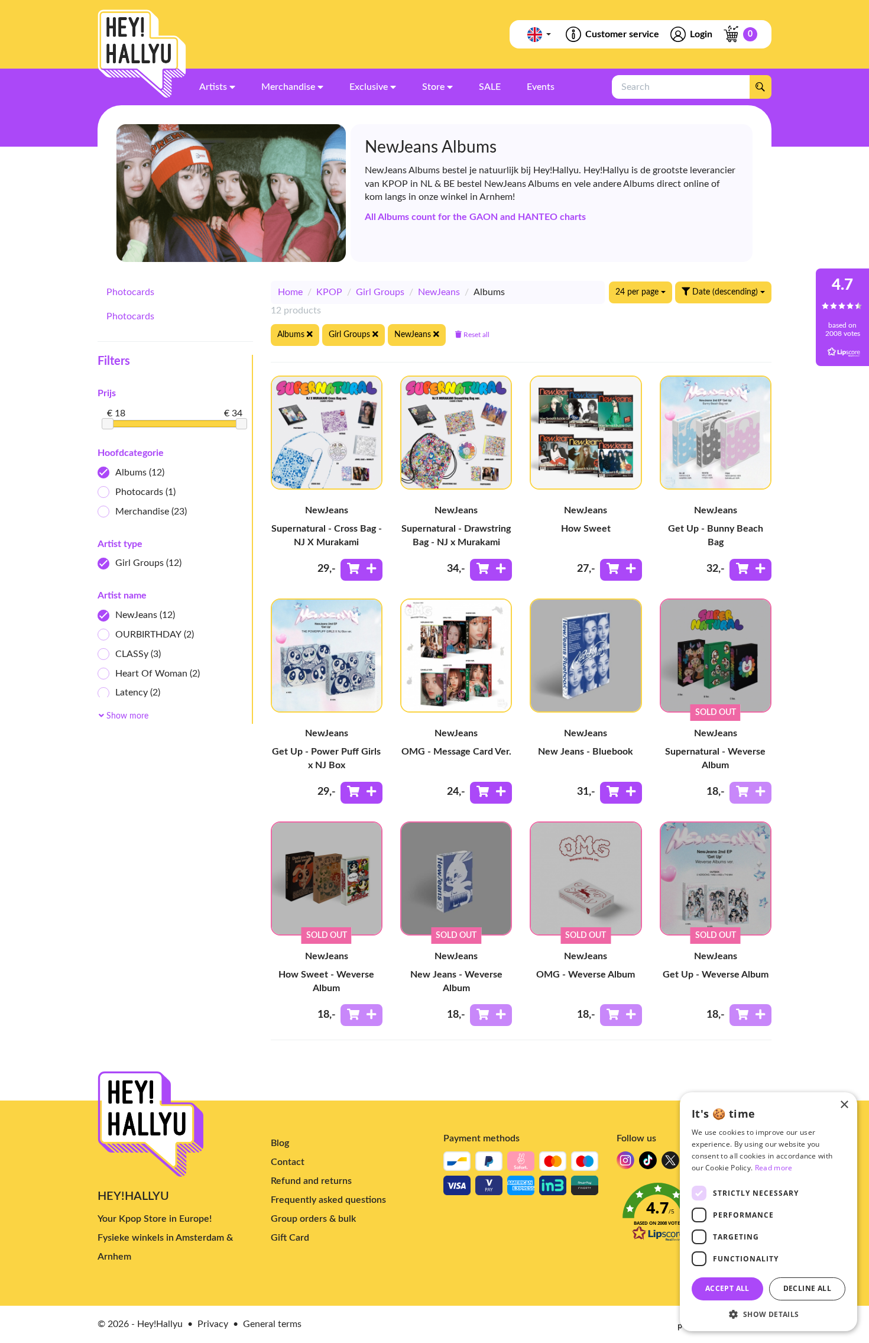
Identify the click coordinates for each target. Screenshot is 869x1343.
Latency (137, 692)
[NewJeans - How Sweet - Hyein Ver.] (585, 433)
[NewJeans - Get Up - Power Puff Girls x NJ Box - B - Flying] (326, 655)
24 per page (638, 292)
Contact (287, 1162)
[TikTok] (648, 1163)
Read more (774, 1168)
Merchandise (151, 511)
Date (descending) (725, 292)
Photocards (130, 292)
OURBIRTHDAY (154, 634)
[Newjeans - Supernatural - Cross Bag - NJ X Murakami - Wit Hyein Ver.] (326, 433)
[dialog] (768, 1211)
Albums (139, 472)
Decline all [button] (807, 1288)
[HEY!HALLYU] (142, 53)
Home (290, 292)
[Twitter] (670, 1163)
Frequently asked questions (328, 1200)
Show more (126, 716)
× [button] (843, 1105)
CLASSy (138, 654)
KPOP (329, 292)
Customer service (622, 34)
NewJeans (145, 615)
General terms (272, 1324)
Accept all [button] (727, 1288)
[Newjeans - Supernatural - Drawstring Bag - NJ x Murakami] (456, 433)
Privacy (212, 1324)
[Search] (760, 87)
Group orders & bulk (313, 1219)
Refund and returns (311, 1181)
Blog (280, 1143)
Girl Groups (148, 563)
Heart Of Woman (157, 673)
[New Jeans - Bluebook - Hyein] (585, 655)
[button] (768, 1313)
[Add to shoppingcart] (361, 570)
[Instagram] (625, 1163)
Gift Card (290, 1237)
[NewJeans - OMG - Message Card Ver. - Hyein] (456, 655)
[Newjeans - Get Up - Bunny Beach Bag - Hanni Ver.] (715, 433)
